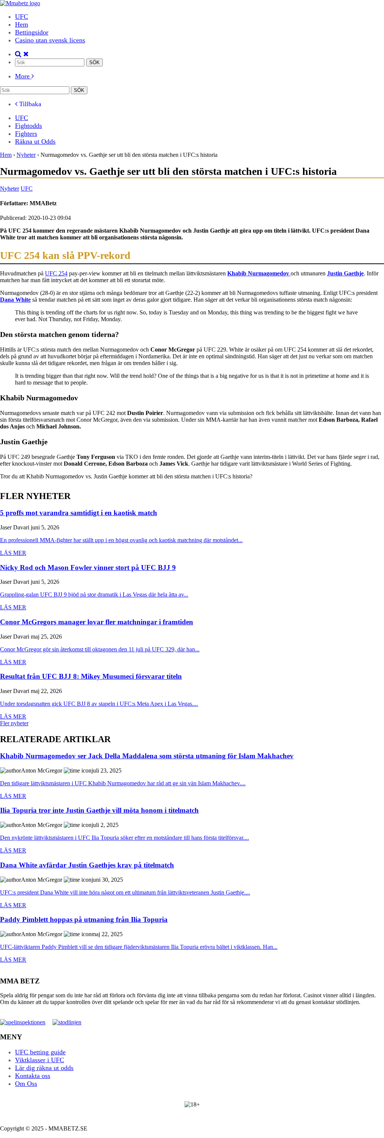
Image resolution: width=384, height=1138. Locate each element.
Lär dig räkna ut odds (44, 1068)
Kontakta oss (32, 1075)
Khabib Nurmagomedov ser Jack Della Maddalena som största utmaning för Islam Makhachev (147, 756)
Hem (21, 24)
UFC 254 (56, 273)
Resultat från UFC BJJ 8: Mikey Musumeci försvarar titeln (91, 676)
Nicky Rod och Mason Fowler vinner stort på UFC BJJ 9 (88, 567)
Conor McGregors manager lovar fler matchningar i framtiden (96, 622)
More (23, 76)
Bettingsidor (31, 32)
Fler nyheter (14, 723)
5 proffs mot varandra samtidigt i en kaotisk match (78, 513)
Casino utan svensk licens (50, 40)
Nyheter (9, 188)
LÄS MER (13, 553)
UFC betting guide (40, 1052)
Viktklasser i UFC (39, 1060)
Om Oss (26, 1083)
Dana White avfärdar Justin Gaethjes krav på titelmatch (87, 865)
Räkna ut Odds (35, 141)
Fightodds (28, 125)
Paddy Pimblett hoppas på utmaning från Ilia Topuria (84, 919)
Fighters (26, 133)
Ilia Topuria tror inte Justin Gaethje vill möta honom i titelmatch (99, 810)
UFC (21, 16)
